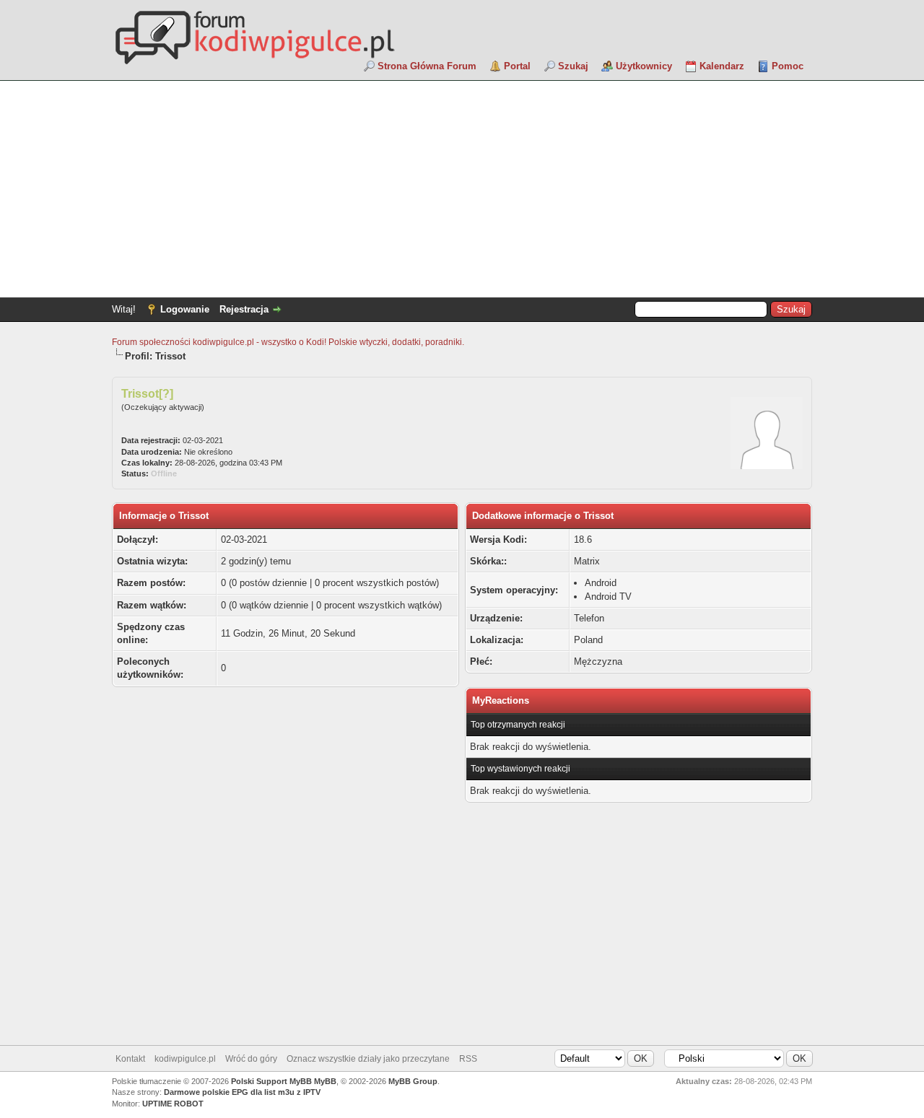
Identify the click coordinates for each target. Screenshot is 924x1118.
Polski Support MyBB (271, 1081)
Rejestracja (244, 309)
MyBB (325, 1081)
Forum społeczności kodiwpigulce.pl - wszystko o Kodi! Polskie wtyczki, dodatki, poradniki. (288, 342)
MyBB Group (412, 1081)
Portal (517, 66)
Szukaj (573, 66)
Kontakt (130, 1059)
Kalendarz (721, 66)
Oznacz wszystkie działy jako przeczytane (368, 1059)
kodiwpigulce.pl (185, 1059)
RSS (468, 1059)
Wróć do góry (251, 1059)
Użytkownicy (644, 66)
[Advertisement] (462, 189)
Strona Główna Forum (427, 66)
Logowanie (184, 309)
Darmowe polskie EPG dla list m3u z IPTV (242, 1092)
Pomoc (787, 66)
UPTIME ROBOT (173, 1103)
